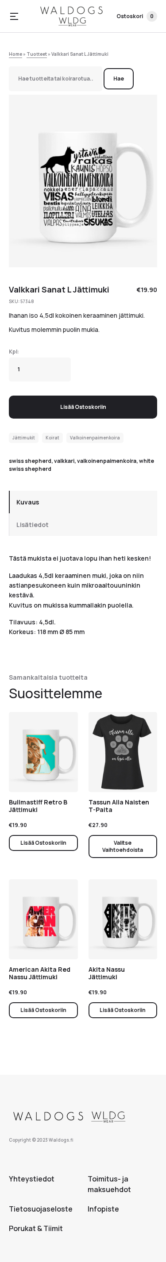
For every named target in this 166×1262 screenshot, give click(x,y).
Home (15, 54)
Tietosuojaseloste (41, 1209)
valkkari (64, 461)
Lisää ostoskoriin (83, 407)
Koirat (52, 438)
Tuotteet (37, 54)
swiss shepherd (30, 461)
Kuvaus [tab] (27, 502)
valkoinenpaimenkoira (106, 461)
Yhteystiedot (31, 1179)
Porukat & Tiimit (36, 1228)
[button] (14, 16)
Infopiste (103, 1209)
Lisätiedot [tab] (32, 524)
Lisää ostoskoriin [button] (43, 842)
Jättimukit (23, 438)
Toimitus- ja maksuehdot (109, 1184)
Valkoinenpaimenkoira (95, 438)
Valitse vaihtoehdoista (122, 846)
